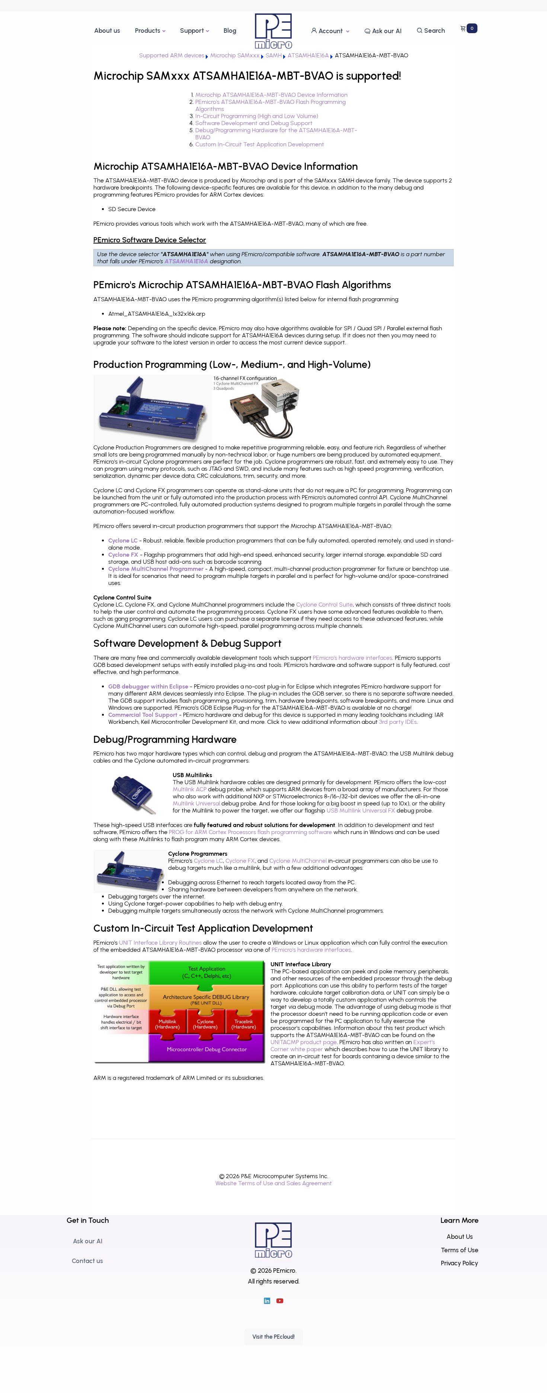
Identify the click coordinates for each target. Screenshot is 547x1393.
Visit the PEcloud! (273, 1336)
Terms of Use (460, 1250)
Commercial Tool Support (142, 714)
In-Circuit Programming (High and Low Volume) (256, 116)
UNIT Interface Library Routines (160, 942)
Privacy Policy (459, 1263)
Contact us (87, 1261)
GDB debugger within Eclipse (148, 686)
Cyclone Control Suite (324, 604)
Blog (230, 30)
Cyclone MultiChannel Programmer (156, 568)
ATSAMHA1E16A (187, 261)
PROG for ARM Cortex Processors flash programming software (250, 832)
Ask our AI (386, 31)
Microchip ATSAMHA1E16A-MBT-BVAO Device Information (271, 94)
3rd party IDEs (398, 721)
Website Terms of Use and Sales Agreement (273, 1183)
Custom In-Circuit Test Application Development (259, 144)
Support (192, 30)
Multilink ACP (190, 789)
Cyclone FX (123, 554)
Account (330, 31)
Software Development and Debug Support (254, 123)
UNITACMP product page (304, 1042)
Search (434, 30)
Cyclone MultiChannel (298, 860)
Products (147, 30)
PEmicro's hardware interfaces (352, 657)
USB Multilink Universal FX (361, 810)
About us (107, 30)
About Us (460, 1236)
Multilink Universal (196, 803)
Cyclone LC (123, 540)
